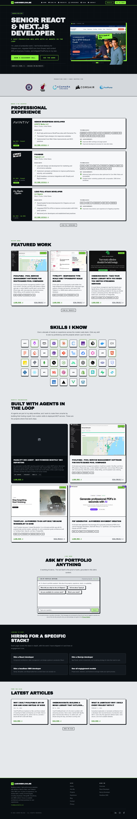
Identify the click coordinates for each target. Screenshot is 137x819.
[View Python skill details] (25, 372)
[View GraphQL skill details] (92, 353)
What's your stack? (74, 592)
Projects (63, 2)
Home (45, 2)
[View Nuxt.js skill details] (73, 362)
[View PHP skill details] (102, 362)
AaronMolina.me (21, 3)
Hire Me (53, 2)
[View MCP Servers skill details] (34, 362)
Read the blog (68, 728)
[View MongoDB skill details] (44, 362)
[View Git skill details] (63, 353)
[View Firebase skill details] (34, 353)
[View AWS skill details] (44, 343)
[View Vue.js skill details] (73, 382)
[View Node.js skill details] (63, 362)
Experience (75, 2)
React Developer (104, 789)
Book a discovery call (24, 58)
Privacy (72, 804)
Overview (102, 786)
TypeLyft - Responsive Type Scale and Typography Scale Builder (67, 278)
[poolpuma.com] (101, 62)
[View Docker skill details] (102, 343)
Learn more (17, 302)
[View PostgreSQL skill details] (112, 362)
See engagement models (83, 771)
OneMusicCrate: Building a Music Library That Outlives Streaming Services (67, 705)
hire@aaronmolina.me (17, 805)
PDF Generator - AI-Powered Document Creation (96, 521)
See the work (49, 58)
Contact (93, 2)
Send (94, 610)
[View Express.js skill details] (112, 343)
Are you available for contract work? (52, 592)
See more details (40, 145)
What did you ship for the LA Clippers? (53, 587)
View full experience (68, 225)
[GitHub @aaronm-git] (111, 813)
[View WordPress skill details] (83, 382)
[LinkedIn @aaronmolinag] (116, 813)
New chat (95, 579)
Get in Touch (120, 2)
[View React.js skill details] (34, 372)
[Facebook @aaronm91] (124, 813)
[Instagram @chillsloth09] (120, 813)
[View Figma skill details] (25, 353)
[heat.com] (94, 62)
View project (38, 302)
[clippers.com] (92, 62)
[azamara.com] (96, 62)
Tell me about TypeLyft (77, 587)
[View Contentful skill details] (73, 343)
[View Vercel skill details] (63, 382)
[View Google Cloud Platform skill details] (83, 353)
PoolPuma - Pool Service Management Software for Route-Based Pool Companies (28, 278)
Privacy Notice (86, 617)
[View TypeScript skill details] (54, 382)
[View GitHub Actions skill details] (73, 353)
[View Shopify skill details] (83, 372)
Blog (84, 2)
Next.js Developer (104, 792)
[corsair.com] (98, 62)
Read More (17, 721)
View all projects (68, 310)
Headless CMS (103, 795)
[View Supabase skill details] (102, 372)
